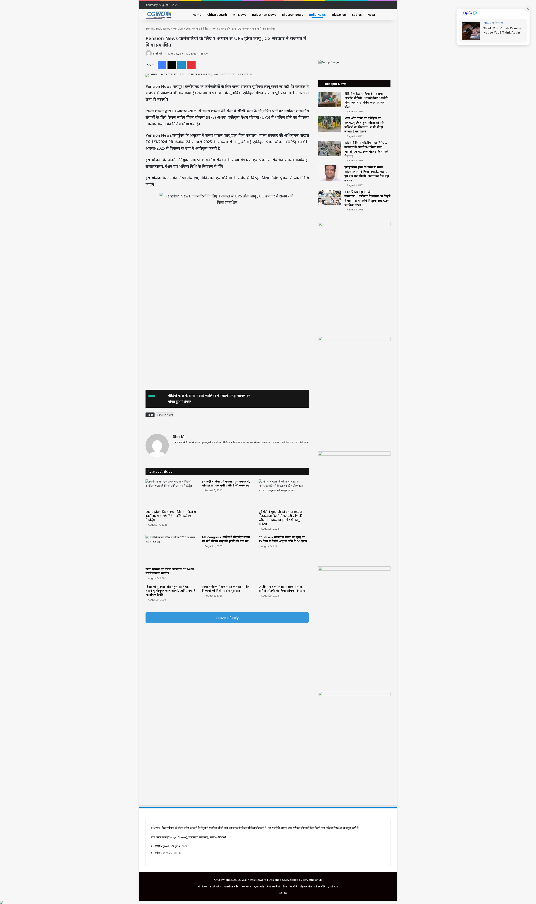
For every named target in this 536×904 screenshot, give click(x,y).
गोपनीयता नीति (231, 886)
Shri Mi (157, 53)
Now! (371, 15)
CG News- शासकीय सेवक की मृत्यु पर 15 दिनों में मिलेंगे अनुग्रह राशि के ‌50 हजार (283, 539)
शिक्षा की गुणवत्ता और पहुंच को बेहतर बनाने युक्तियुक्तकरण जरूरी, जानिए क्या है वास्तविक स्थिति (170, 591)
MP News (239, 15)
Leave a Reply (227, 617)
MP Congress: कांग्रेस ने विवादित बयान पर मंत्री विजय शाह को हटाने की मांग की (226, 539)
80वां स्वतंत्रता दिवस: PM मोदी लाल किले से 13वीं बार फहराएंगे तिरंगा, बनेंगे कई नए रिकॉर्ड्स (171, 516)
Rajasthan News (264, 15)
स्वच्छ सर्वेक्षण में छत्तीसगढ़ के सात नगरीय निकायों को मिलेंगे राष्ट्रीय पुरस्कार (226, 589)
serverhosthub (312, 880)
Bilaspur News (292, 15)
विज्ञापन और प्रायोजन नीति (312, 886)
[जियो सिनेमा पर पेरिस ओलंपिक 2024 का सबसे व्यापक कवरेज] (171, 550)
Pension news (165, 414)
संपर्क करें (202, 886)
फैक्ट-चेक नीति (289, 886)
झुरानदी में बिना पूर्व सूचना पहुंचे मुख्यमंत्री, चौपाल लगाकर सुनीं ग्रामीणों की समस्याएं (226, 483)
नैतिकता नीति (273, 886)
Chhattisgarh (217, 15)
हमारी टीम (333, 886)
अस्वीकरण (246, 886)
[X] (185, 449)
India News (317, 15)
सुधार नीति (259, 886)
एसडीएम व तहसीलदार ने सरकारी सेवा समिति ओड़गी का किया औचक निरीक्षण (282, 589)
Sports (357, 15)
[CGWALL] (159, 14)
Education (338, 15)
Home (197, 15)
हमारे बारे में (216, 886)
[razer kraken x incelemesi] (268, 902)
